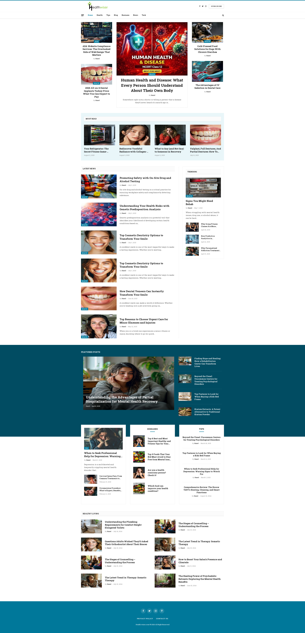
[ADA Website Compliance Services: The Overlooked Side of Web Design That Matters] (96, 32)
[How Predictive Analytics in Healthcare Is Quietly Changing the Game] (192, 239)
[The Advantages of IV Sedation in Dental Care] (207, 71)
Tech (144, 15)
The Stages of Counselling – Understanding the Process (120, 561)
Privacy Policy (145, 618)
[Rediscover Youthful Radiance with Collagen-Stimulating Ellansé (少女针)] (134, 135)
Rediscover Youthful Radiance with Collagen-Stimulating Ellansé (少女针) (134, 150)
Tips (108, 15)
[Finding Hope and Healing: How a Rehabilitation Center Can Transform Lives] (184, 361)
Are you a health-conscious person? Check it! (157, 472)
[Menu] (82, 15)
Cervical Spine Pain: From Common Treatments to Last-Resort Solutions (110, 477)
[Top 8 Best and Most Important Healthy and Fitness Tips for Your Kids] (139, 441)
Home (90, 15)
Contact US (162, 618)
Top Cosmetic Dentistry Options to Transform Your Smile (141, 237)
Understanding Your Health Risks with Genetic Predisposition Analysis (144, 207)
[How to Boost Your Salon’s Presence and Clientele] (165, 562)
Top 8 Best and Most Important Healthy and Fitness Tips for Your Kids (159, 441)
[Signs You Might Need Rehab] (203, 187)
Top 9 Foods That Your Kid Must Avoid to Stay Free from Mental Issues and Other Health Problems (160, 457)
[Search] (223, 15)
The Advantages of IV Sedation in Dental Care (207, 86)
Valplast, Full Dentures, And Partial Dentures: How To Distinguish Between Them (205, 150)
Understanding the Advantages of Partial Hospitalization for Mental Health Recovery (122, 399)
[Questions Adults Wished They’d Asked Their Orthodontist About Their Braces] (91, 544)
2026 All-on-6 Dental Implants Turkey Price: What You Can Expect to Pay (96, 92)
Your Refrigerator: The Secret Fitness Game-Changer (96, 150)
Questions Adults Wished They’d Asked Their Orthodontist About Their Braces (126, 543)
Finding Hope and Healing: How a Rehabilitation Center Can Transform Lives (207, 362)
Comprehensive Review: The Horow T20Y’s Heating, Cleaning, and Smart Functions (202, 490)
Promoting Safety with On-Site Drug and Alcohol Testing (145, 179)
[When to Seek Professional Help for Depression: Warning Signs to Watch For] (103, 439)
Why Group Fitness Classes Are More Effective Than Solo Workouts (209, 225)
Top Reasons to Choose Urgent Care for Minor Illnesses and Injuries (144, 321)
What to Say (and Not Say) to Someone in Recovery (169, 150)
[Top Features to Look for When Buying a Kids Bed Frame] (184, 396)
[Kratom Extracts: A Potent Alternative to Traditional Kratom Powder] (184, 411)
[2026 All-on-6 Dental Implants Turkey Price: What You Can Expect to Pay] (96, 74)
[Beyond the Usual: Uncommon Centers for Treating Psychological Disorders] (184, 378)
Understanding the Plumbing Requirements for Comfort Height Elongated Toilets (123, 524)
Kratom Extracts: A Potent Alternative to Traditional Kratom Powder (207, 412)
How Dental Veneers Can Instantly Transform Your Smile (142, 293)
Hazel (97, 59)
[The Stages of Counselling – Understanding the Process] (91, 562)
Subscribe (216, 6)
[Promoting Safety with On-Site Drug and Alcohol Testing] (99, 186)
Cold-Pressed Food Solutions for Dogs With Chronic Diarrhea (207, 49)
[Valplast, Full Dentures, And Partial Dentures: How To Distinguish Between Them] (205, 135)
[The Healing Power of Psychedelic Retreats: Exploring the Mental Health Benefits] (165, 580)
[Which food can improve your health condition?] (139, 488)
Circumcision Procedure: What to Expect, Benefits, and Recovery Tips (110, 489)
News (135, 15)
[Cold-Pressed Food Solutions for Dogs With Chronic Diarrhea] (207, 32)
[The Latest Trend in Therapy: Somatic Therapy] (91, 580)
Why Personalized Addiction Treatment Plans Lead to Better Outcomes (210, 249)
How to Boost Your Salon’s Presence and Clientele (200, 561)
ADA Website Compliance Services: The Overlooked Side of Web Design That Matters (96, 50)
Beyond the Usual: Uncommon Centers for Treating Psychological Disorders (205, 380)
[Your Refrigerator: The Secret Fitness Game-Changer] (99, 135)
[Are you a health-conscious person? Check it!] (139, 472)
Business (125, 15)
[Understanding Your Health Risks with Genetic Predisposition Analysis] (99, 214)
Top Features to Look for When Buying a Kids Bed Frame (206, 396)
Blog (116, 15)
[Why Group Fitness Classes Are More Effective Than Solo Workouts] (192, 227)
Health (100, 15)
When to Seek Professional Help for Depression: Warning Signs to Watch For (102, 454)
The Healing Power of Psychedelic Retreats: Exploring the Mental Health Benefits (199, 579)
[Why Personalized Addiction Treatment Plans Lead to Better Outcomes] (192, 251)
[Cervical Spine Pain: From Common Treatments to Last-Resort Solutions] (90, 479)
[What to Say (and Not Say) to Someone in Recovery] (170, 135)
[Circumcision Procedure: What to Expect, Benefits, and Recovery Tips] (90, 491)
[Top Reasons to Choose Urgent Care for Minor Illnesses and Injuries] (99, 326)
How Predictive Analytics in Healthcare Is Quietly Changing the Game (210, 237)
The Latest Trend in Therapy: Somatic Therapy (125, 579)
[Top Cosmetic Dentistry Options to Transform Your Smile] (99, 242)
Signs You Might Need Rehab (199, 202)
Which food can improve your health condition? (158, 488)
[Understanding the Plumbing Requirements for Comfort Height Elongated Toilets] (91, 526)
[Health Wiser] (97, 6)
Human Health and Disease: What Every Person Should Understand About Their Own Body (152, 85)
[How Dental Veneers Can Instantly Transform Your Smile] (99, 298)
